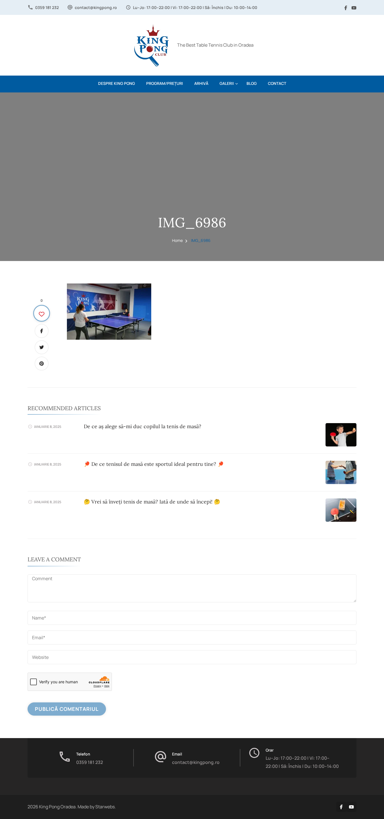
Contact (277, 83)
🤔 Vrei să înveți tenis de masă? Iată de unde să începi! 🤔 (152, 501)
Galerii (227, 83)
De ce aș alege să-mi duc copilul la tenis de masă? (142, 426)
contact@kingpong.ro (96, 7)
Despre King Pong (116, 83)
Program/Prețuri (164, 83)
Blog (252, 83)
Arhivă (201, 83)
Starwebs (105, 807)
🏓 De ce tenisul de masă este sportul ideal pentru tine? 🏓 (154, 464)
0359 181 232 (47, 7)
